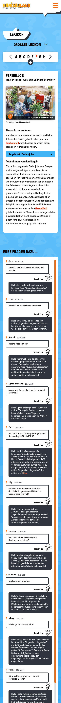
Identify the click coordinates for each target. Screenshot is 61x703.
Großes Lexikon (28, 44)
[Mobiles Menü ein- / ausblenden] (55, 5)
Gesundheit (41, 208)
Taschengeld (12, 143)
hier (25, 473)
